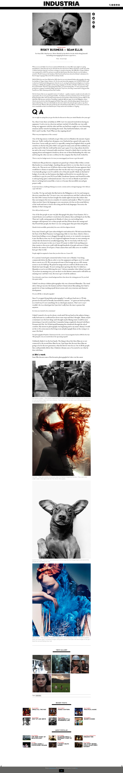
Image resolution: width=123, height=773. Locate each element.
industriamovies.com (52, 768)
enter (61, 770)
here (76, 768)
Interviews (38, 695)
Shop (61, 8)
